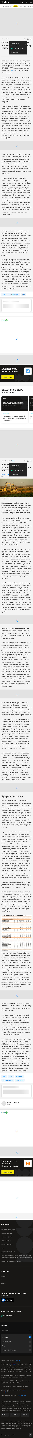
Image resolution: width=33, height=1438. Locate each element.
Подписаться (8, 377)
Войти (21, 2)
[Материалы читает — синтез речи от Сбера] (24, 38)
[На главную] (5, 2)
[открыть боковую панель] (26, 2)
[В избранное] (30, 38)
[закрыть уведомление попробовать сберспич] (25, 44)
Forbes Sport (6, 413)
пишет (12, 70)
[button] (30, 2)
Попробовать (14, 52)
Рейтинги (24, 6)
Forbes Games (11, 6)
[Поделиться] (27, 38)
